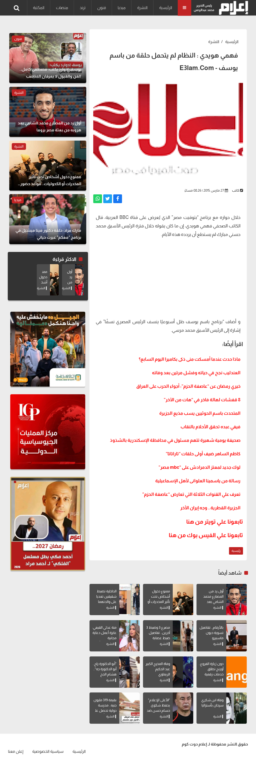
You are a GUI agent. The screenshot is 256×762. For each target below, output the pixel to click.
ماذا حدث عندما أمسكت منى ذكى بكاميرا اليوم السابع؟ (189, 359)
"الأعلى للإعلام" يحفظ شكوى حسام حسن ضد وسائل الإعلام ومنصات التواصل (158, 710)
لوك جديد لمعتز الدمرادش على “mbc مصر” (199, 467)
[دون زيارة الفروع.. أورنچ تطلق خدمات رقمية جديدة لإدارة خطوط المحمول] (236, 672)
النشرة (142, 8)
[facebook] (117, 198)
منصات (62, 8)
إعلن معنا (15, 751)
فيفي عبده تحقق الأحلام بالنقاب (210, 426)
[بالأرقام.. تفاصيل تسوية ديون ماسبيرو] (236, 635)
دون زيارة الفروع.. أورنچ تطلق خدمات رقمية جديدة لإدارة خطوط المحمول (211, 674)
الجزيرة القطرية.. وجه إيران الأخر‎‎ (210, 507)
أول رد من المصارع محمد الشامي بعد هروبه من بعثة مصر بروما (213, 601)
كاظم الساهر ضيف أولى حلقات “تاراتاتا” (203, 453)
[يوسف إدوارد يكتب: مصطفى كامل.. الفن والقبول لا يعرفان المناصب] (47, 58)
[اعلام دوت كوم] (232, 8)
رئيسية (236, 551)
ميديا (122, 8)
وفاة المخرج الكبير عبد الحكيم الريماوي (158, 669)
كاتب (235, 190)
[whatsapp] (97, 198)
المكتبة (38, 8)
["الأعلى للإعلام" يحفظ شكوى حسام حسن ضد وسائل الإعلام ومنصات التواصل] (183, 708)
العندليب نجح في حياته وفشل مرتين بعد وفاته (196, 372)
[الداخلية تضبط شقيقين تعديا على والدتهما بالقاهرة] (129, 599)
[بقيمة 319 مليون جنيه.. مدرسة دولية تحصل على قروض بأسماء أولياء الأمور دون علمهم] (129, 708)
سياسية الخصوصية (48, 751)
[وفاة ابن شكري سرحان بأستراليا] (236, 708)
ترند (83, 8)
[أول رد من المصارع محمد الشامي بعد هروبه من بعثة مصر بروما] (236, 599)
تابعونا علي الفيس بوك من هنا (206, 535)
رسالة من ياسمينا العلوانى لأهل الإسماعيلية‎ (197, 480)
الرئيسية (165, 8)
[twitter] (107, 198)
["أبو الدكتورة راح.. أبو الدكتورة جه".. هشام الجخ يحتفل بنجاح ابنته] (129, 672)
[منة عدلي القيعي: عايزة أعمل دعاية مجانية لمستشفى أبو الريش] (129, 635)
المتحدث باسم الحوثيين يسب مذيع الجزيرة (199, 413)
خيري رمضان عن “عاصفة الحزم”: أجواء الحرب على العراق (188, 386)
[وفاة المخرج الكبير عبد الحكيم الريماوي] (183, 672)
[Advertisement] (168, 277)
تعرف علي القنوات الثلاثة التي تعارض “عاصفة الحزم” (191, 494)
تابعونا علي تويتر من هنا (214, 521)
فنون (101, 8)
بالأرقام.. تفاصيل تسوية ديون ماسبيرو (212, 632)
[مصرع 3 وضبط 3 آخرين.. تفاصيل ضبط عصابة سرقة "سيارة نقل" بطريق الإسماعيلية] (183, 635)
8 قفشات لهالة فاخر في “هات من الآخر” (202, 399)
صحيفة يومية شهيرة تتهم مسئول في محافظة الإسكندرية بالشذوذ (175, 440)
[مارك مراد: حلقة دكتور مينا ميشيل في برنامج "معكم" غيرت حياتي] (47, 219)
